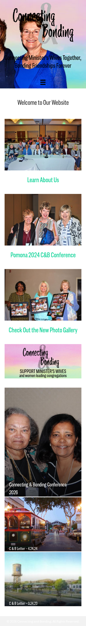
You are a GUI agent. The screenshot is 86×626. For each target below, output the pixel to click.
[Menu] (43, 82)
